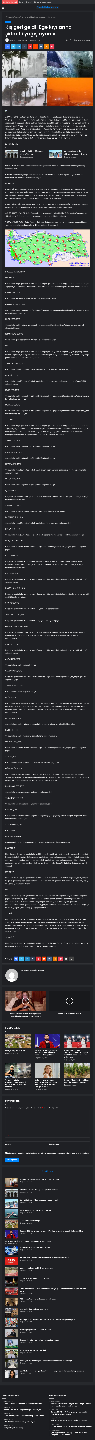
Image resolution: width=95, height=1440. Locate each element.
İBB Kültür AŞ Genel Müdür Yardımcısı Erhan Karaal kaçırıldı (44, 1258)
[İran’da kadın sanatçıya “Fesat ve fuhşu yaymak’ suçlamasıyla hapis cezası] (11, 1374)
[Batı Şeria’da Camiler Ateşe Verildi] (11, 1312)
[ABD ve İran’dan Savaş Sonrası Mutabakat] (11, 1302)
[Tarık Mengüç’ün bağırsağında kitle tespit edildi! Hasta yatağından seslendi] (18, 1070)
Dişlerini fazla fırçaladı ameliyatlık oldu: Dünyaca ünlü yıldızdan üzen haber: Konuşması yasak (46, 1083)
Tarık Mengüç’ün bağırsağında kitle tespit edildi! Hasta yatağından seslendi (15, 1083)
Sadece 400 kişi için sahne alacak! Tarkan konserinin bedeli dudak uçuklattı (46, 1052)
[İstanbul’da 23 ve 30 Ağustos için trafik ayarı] (11, 154)
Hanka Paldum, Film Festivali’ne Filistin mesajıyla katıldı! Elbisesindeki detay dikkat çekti (76, 1053)
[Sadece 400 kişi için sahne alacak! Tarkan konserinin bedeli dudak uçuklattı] (47, 1041)
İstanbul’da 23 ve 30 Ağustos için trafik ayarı (39, 1190)
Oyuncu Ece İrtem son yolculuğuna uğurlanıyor (39, 1340)
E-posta (8, 1144)
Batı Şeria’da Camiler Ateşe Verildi (34, 1309)
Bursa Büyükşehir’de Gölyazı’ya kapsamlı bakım (40, 1200)
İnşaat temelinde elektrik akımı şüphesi (36, 1268)
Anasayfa (10, 17)
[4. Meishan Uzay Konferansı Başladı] (11, 1250)
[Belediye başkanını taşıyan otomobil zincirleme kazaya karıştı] (11, 1363)
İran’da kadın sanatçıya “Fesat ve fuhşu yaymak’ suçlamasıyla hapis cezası (52, 1371)
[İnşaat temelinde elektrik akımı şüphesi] (11, 1271)
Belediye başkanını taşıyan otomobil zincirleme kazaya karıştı (46, 1360)
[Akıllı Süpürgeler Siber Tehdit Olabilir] (11, 1333)
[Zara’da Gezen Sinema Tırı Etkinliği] (11, 1281)
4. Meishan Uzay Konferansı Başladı (35, 1247)
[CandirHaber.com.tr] (47, 7)
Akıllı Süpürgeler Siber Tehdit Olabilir (35, 1330)
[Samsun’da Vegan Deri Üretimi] (11, 1353)
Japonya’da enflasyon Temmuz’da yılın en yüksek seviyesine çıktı (47, 1319)
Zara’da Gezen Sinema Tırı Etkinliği (34, 1278)
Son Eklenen (47, 1171)
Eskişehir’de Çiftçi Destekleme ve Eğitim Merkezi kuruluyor (76, 1081)
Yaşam (17, 17)
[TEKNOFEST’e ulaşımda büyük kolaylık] (11, 1213)
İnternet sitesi (54, 1144)
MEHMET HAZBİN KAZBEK (18, 40)
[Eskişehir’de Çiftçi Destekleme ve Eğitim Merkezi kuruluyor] (77, 1070)
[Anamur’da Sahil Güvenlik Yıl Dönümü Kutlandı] (11, 1182)
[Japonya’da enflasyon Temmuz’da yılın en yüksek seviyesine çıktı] (11, 1322)
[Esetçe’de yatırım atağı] (18, 1041)
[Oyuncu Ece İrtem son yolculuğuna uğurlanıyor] (11, 1343)
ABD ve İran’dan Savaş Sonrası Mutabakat (38, 1299)
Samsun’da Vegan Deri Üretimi (33, 1350)
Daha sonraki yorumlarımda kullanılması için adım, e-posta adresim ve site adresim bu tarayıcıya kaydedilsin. (48, 1153)
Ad (7, 1136)
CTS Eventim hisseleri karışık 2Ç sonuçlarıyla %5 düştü (28, 1241)
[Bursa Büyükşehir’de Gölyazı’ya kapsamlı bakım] (55, 154)
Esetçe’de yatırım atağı (15, 1050)
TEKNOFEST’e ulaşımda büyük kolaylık (32, 2)
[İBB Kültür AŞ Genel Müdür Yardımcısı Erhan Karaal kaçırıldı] (11, 1261)
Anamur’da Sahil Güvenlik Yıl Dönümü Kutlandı (39, 1179)
